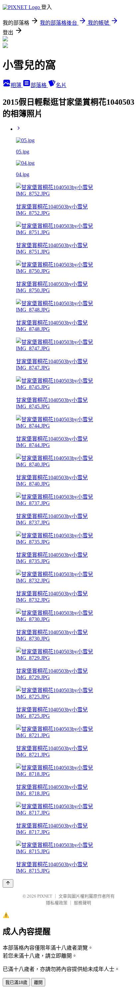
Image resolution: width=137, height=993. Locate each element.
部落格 (39, 85)
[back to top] (8, 883)
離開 (38, 982)
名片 (61, 85)
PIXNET (44, 896)
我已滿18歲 (16, 982)
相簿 (17, 85)
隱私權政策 (57, 902)
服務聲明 (82, 902)
